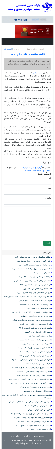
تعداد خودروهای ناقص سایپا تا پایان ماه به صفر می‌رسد (30, 280)
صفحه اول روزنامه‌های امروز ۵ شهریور (37, 288)
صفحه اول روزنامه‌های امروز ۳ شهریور (37, 391)
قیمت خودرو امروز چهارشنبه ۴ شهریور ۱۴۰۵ (35, 328)
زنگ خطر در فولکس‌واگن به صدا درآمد (37, 405)
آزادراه (39, 167)
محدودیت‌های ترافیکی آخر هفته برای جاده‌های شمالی (32, 320)
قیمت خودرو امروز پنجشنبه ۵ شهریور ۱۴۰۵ (35, 284)
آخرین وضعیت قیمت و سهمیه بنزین (38, 429)
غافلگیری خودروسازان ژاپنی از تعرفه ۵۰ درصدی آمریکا (31, 269)
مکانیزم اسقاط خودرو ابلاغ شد (40, 336)
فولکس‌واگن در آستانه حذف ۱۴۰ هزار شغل (35, 340)
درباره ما (27, 436)
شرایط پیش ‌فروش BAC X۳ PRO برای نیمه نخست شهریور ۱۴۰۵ (27, 296)
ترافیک (25, 167)
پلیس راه (32, 167)
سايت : (45, 198)
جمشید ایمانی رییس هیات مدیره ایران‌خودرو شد (33, 375)
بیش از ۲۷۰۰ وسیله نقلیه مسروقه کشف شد (35, 351)
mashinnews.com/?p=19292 (38, 170)
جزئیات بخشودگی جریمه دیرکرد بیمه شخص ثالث (33, 257)
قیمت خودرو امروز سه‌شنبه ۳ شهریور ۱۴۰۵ (35, 387)
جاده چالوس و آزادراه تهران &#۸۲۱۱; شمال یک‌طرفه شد (31, 312)
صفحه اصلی (39, 436)
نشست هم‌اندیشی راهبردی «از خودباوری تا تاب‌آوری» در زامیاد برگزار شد (26, 396)
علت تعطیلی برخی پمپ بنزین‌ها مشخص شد (34, 347)
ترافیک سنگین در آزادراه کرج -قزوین (27, 54)
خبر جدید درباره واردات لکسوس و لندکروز (36, 316)
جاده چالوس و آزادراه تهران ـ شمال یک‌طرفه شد (34, 261)
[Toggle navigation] (46, 41)
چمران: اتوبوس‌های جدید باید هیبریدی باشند (34, 355)
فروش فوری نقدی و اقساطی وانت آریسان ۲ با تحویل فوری (30, 379)
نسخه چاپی (7, 49)
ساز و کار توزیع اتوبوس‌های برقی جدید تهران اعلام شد (31, 367)
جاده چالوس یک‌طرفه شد (42, 272)
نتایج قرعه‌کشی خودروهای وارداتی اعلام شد (35, 304)
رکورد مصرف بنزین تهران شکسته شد (37, 363)
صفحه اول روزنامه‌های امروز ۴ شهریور (37, 332)
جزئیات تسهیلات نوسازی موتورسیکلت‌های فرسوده (33, 276)
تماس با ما (15, 436)
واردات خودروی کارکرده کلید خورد (39, 308)
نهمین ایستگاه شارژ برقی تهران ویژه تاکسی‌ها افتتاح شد (31, 413)
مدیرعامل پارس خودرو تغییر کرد (39, 409)
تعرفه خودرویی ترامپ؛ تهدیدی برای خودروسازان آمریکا (31, 359)
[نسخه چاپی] (12, 49)
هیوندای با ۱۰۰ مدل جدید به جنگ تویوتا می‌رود (34, 292)
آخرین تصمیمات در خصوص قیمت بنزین (36, 343)
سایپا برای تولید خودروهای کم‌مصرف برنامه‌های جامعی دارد (29, 401)
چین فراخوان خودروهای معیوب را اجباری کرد (35, 265)
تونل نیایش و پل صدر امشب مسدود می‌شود (35, 300)
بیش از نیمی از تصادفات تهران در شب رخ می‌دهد (33, 425)
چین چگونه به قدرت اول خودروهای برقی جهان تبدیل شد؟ (30, 383)
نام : (45, 178)
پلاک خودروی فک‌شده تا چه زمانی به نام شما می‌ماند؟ (31, 417)
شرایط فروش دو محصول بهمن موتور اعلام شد (34, 421)
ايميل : (45, 188)
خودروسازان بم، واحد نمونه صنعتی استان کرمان (34, 371)
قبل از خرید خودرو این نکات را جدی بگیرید (35, 324)
